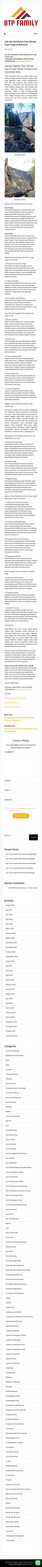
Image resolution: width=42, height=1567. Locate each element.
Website (8, 800)
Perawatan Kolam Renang (15, 1424)
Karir (7, 1228)
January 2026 (10, 938)
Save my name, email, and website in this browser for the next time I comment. (21, 809)
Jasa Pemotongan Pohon (14, 1195)
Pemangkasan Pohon (13, 1396)
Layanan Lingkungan (12, 1331)
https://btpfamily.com (12, 702)
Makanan (9, 1377)
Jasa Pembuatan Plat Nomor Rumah (18, 1191)
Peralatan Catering (12, 1419)
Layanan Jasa (10, 1307)
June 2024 (9, 999)
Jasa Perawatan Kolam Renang (16, 1205)
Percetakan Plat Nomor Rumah (16, 1433)
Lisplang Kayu (10, 1373)
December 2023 (11, 1022)
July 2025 (9, 966)
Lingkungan (9, 1368)
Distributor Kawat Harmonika (16, 1088)
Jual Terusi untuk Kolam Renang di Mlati (19, 868)
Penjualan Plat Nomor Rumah (16, 1410)
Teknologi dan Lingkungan (15, 1536)
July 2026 (9, 910)
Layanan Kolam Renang (14, 1321)
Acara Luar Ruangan (12, 1051)
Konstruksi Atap (11, 1256)
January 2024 (10, 1017)
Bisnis (8, 1060)
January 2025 (10, 989)
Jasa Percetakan (11, 1209)
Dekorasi (9, 1079)
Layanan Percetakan (12, 1354)
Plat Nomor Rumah (12, 1452)
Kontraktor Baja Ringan (13, 1289)
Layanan (8, 1303)
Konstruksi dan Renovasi (14, 1275)
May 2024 (9, 1003)
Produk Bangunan (12, 1466)
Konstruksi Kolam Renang (14, 1279)
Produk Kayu (10, 1475)
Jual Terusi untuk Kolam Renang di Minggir (20, 873)
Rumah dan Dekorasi (13, 1508)
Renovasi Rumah (11, 1498)
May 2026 (9, 919)
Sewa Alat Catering (12, 1526)
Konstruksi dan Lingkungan (15, 1265)
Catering (9, 1069)
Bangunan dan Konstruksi (14, 1055)
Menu (36, 34)
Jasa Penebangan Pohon (14, 1200)
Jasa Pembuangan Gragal (14, 1181)
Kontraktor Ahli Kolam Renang (16, 1284)
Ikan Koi (8, 1121)
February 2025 (11, 985)
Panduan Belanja (11, 1391)
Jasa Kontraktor (11, 1149)
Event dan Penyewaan (13, 1097)
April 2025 (9, 975)
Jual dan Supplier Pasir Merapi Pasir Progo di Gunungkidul (20, 728)
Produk (8, 1461)
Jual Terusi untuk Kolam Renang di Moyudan (21, 863)
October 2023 (10, 1031)
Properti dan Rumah (12, 1485)
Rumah (8, 1503)
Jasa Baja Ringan (11, 1130)
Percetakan (10, 1428)
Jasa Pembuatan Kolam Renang (16, 1186)
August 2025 (10, 961)
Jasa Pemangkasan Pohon (14, 1172)
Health (8, 1111)
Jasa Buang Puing (11, 1135)
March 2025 (10, 980)
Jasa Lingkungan (11, 1163)
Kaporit (8, 1223)
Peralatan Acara (11, 1415)
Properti (8, 1480)
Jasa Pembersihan (12, 1177)
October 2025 (10, 952)
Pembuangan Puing (12, 1401)
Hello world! (33, 888)
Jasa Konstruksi (11, 1144)
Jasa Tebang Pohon (12, 1219)
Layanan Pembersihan (13, 1340)
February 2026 (11, 933)
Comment (9, 752)
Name (8, 781)
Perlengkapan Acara (13, 1438)
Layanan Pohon (11, 1359)
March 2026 (10, 929)
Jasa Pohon (9, 1214)
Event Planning (11, 1102)
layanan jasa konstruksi (13, 1312)
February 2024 (11, 1012)
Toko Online (10, 1540)
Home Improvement (13, 1116)
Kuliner (8, 1298)
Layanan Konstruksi (12, 1326)
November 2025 (11, 947)
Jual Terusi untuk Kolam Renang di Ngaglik (20, 859)
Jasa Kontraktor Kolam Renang (16, 1153)
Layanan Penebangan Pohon (15, 1345)
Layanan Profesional (12, 1363)
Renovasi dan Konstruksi (14, 1494)
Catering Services (12, 1074)
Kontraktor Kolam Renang (15, 1293)
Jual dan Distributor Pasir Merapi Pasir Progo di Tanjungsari (19, 717)
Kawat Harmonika (12, 1233)
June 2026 (9, 915)
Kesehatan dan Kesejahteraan (16, 1242)
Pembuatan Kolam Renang (15, 1405)
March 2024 (10, 1008)
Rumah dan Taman (12, 1522)
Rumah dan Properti (12, 1512)
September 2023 (12, 1036)
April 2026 (9, 924)
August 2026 (10, 905)
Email (8, 790)
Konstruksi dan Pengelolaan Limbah (18, 1270)
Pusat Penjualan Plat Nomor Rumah (18, 1489)
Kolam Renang (11, 1247)
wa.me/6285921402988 (23, 61)
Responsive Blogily (15, 1564)
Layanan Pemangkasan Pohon (16, 1335)
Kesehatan (9, 1237)
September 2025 (12, 956)
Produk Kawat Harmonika (14, 1471)
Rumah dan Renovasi (13, 1517)
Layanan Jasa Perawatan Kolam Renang (19, 1317)
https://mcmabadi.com (12, 707)
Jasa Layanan (10, 1158)
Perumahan (10, 1447)
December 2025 (11, 943)
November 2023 (11, 1026)
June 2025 (9, 971)
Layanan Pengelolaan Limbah (16, 1349)
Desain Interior (11, 1083)
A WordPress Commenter (17, 888)
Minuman (9, 1387)
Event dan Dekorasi (12, 1093)
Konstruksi (9, 1251)
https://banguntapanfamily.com (15, 698)
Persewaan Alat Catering (14, 1442)
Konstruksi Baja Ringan (13, 1261)
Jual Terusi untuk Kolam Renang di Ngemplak (21, 854)
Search (7, 836)
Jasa (7, 1125)
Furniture (9, 1107)
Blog (7, 1065)
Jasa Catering (10, 1139)
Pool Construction (12, 1456)
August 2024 (10, 994)
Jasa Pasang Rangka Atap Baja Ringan (18, 1167)
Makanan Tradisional (13, 1382)
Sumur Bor (9, 1531)
